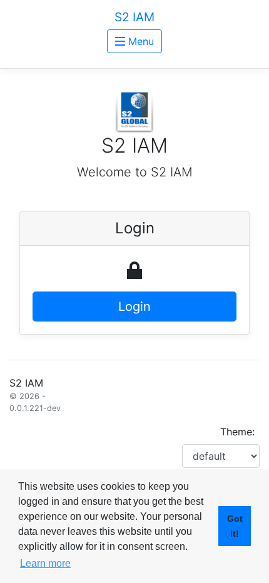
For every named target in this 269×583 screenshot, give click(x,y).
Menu (139, 41)
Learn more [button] (45, 563)
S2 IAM (134, 16)
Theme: (237, 431)
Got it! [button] (235, 526)
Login (134, 306)
